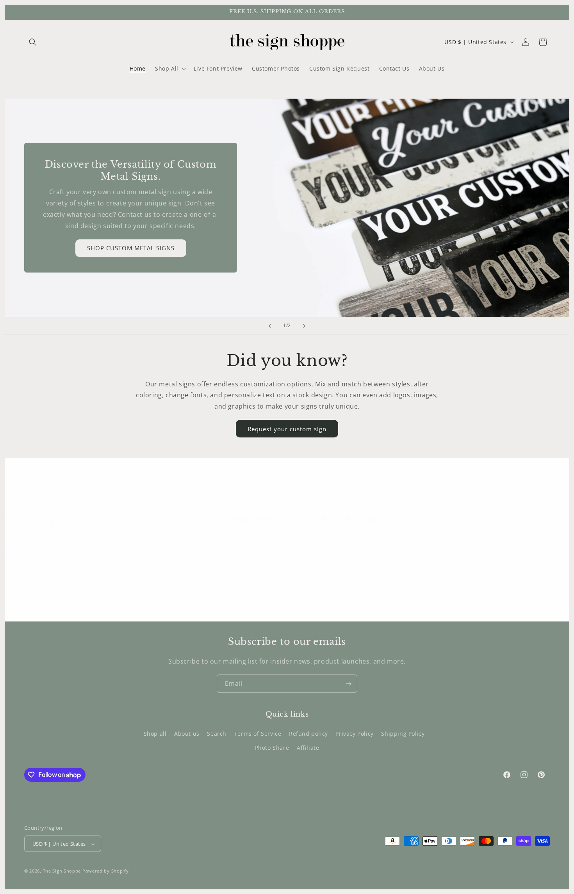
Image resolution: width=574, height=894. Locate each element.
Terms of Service (258, 734)
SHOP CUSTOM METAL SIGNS (131, 248)
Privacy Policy (354, 734)
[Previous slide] (269, 326)
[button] (32, 42)
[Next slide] (304, 326)
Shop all (155, 734)
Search (216, 734)
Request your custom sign (287, 429)
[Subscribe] (348, 683)
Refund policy (308, 734)
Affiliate (308, 747)
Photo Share (272, 747)
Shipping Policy (402, 734)
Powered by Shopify (105, 871)
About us (187, 734)
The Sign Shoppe (62, 871)
